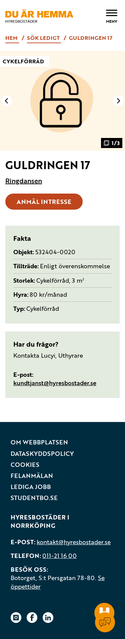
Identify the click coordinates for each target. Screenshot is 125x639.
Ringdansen (23, 181)
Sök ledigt (44, 38)
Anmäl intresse (44, 201)
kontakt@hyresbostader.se (74, 542)
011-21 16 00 (59, 555)
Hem (12, 38)
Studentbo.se (34, 498)
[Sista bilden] (6, 100)
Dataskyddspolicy (42, 453)
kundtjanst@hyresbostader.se (54, 382)
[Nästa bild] (118, 100)
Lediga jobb (31, 487)
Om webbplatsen (39, 442)
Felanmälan (32, 476)
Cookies (25, 464)
